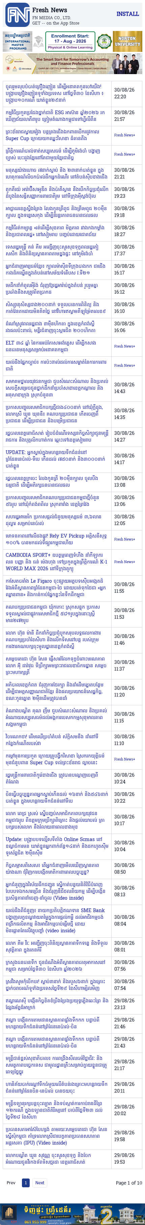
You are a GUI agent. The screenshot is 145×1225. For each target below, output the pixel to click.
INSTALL (128, 14)
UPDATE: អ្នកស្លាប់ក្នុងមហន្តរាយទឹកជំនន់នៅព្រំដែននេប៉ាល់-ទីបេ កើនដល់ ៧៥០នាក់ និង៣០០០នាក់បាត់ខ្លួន (55, 459)
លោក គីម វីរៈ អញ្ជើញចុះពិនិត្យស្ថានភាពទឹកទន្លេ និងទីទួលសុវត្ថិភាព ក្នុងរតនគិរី (57, 947)
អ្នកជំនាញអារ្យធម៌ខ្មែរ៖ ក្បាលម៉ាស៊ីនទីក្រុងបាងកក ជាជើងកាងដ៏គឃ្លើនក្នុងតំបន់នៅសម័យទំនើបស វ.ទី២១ (56, 270)
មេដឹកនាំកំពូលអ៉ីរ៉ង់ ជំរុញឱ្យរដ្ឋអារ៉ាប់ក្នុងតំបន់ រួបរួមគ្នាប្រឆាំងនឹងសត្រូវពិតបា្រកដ (52, 289)
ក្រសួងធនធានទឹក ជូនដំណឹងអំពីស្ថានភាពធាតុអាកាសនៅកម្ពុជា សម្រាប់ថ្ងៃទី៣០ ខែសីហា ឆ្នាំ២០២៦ (55, 966)
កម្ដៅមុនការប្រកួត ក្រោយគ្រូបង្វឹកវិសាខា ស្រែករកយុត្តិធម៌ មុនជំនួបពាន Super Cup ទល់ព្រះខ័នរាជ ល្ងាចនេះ (55, 760)
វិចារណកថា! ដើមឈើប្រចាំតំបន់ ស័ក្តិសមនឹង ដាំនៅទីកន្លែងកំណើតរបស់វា (52, 740)
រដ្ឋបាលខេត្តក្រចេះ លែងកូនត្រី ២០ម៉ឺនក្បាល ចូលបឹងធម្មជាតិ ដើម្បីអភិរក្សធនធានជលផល (52, 482)
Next (39, 1182)
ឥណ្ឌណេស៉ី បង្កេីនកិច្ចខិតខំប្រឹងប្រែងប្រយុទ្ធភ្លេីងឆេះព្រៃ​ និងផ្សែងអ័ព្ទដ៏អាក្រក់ (57, 1004)
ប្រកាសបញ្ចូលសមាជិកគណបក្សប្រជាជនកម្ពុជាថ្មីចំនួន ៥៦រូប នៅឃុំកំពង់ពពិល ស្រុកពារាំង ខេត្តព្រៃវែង (52, 501)
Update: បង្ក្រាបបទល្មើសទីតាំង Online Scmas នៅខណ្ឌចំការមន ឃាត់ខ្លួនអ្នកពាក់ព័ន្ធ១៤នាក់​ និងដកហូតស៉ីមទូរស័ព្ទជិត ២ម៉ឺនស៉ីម (57, 846)
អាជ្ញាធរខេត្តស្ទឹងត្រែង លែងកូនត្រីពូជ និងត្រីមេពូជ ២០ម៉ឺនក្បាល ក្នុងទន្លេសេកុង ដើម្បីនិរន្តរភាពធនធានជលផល (56, 212)
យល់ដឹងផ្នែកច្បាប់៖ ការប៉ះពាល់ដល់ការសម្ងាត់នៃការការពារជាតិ (56, 366)
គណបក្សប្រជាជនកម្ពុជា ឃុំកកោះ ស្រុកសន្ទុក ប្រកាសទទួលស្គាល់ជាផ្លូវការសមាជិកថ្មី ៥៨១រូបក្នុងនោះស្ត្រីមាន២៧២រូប (53, 614)
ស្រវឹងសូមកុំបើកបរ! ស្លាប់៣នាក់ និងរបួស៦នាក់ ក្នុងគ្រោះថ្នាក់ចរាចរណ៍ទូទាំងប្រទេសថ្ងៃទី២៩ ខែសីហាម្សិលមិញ (55, 985)
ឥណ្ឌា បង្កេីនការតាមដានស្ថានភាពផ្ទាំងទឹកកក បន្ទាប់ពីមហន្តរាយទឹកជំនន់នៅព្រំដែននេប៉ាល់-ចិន (52, 1024)
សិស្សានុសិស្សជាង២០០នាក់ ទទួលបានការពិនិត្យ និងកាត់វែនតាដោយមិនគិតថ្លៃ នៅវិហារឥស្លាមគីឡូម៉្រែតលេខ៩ (56, 308)
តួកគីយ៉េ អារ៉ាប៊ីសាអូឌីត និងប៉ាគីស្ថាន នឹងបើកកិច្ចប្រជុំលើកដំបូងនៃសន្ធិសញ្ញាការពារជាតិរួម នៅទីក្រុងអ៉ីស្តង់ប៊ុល (57, 193)
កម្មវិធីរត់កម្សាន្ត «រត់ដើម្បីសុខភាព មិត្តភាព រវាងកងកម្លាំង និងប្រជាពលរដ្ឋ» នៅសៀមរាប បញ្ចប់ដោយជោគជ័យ (55, 231)
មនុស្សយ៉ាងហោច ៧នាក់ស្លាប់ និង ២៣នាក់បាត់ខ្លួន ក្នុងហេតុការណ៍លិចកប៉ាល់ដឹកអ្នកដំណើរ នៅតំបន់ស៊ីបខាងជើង (57, 174)
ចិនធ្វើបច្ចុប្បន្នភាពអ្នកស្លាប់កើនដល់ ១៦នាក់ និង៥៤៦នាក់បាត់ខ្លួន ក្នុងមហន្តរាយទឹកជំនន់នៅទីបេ (57, 798)
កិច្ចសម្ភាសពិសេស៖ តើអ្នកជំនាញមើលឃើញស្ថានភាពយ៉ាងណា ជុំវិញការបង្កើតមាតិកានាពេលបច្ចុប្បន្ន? (52, 869)
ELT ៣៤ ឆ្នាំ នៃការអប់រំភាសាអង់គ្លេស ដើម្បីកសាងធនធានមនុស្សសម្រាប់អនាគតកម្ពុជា (51, 347)
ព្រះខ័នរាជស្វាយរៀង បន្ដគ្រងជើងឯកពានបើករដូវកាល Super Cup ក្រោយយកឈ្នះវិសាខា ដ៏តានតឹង (52, 135)
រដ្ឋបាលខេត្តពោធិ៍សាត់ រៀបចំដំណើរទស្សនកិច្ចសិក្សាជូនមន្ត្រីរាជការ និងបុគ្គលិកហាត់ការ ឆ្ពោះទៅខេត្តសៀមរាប (57, 437)
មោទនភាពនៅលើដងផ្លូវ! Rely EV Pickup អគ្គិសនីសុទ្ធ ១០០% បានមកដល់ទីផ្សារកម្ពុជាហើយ (56, 540)
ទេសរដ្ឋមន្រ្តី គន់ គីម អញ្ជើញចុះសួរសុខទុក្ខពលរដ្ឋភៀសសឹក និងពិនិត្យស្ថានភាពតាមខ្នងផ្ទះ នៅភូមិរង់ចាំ (52, 251)
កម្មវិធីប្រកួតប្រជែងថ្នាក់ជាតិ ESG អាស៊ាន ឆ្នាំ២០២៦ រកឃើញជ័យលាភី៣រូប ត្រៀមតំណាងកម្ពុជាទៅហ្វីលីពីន (55, 116)
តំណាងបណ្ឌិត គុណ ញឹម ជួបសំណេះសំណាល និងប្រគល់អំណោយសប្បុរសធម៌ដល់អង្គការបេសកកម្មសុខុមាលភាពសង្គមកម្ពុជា (56, 718)
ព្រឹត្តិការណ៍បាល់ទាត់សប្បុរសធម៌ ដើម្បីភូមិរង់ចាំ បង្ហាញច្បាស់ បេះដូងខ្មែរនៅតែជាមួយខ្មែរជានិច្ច (53, 155)
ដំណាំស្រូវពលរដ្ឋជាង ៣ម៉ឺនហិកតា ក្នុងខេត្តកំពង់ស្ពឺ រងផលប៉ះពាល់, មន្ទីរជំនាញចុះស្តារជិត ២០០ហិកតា (50, 327)
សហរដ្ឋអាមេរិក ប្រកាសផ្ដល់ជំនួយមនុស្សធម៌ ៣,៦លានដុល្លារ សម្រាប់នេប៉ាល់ (54, 520)
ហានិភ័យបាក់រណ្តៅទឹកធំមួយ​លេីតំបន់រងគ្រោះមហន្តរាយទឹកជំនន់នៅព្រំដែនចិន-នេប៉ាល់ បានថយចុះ (57, 1088)
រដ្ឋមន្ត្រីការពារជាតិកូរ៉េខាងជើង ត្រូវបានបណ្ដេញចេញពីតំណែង (52, 779)
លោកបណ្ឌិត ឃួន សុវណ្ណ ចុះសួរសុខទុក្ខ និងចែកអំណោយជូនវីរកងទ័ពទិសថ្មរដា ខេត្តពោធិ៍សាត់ (48, 1159)
